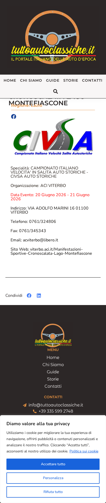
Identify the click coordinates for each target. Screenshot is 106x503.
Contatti (92, 80)
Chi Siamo (31, 80)
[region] (53, 459)
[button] (29, 295)
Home (10, 80)
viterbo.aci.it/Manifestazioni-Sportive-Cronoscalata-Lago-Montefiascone (51, 251)
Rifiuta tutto (53, 491)
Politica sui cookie (83, 451)
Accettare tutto (53, 464)
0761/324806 (33, 221)
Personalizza (53, 478)
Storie (70, 80)
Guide (52, 80)
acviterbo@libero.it (34, 240)
